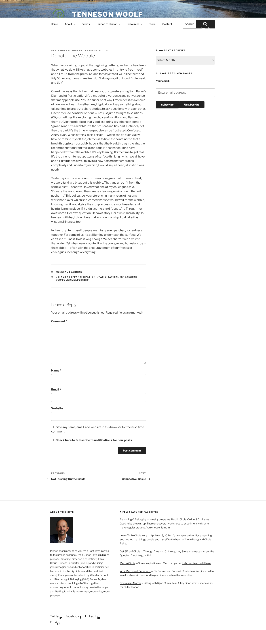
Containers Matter (130, 583)
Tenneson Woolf (107, 14)
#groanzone (129, 277)
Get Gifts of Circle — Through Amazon (141, 551)
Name (56, 370)
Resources (133, 24)
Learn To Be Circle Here (133, 535)
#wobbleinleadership (72, 280)
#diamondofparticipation (76, 277)
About (68, 24)
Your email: (163, 80)
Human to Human (107, 24)
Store (152, 24)
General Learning (69, 272)
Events (86, 24)
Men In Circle (127, 563)
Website (57, 408)
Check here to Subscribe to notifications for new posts (93, 440)
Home (54, 24)
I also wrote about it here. (196, 563)
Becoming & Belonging (133, 519)
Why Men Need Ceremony (135, 571)
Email (56, 389)
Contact (167, 24)
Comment (59, 321)
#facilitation (107, 277)
